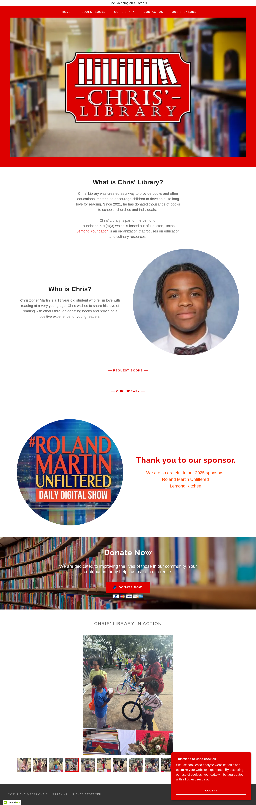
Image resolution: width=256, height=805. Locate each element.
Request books (128, 370)
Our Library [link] (124, 12)
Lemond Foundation (92, 231)
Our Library (128, 391)
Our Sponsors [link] (184, 12)
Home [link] (66, 12)
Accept (211, 790)
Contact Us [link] (153, 12)
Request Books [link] (92, 12)
